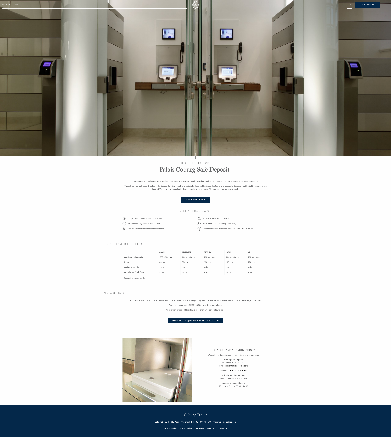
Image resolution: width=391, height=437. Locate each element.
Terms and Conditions (204, 428)
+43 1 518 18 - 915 (203, 422)
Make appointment (367, 5)
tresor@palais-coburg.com (236, 366)
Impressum (222, 428)
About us (6, 5)
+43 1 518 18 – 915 (238, 370)
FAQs (17, 5)
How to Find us (170, 428)
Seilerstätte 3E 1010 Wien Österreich (173, 422)
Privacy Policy (186, 428)
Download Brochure (195, 199)
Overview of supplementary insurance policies (195, 320)
